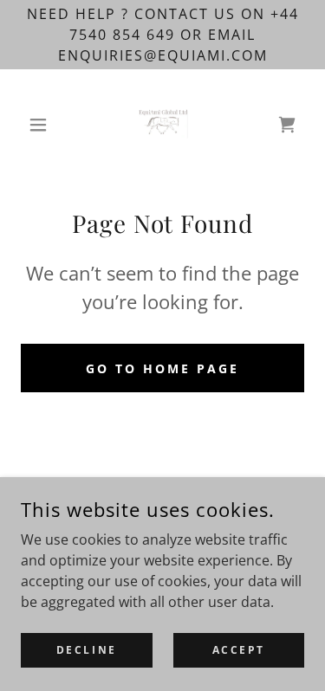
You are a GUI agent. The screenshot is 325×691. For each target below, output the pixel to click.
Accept (238, 650)
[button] (42, 124)
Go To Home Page (162, 368)
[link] (163, 124)
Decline (86, 650)
